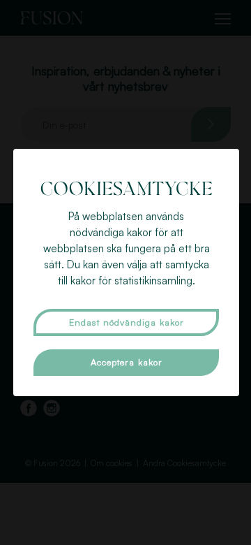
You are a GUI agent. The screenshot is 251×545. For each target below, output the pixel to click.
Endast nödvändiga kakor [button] (126, 322)
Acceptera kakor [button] (126, 362)
